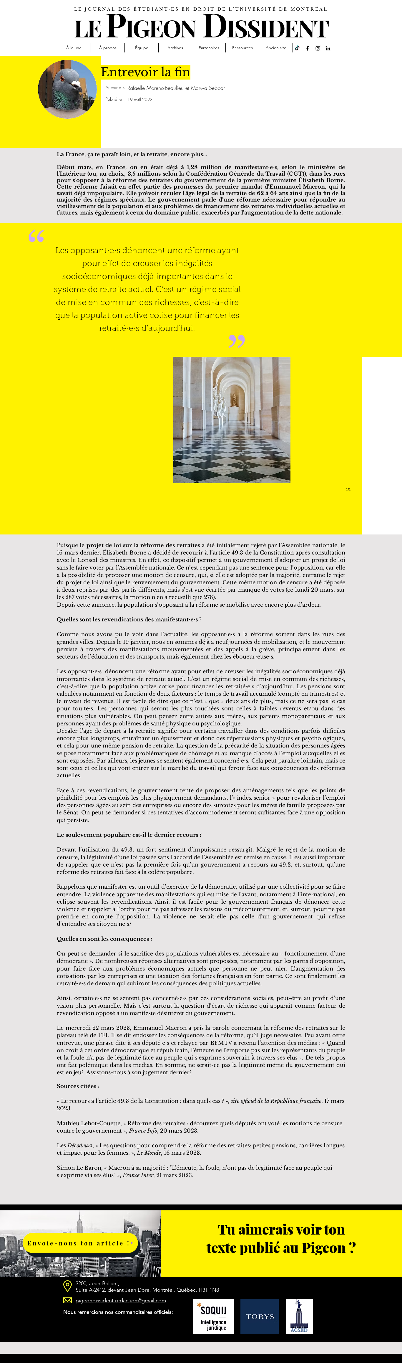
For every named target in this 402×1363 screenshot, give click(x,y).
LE (87, 27)
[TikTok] (297, 48)
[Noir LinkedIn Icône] (328, 48)
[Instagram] (318, 48)
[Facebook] (307, 48)
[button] (232, 430)
